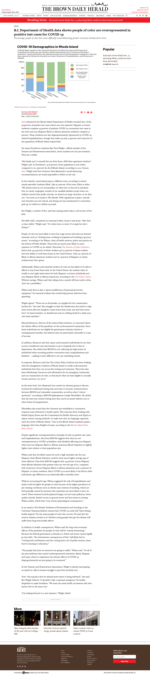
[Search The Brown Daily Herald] (126, 15)
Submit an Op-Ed (142, 10)
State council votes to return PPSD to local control (83, 631)
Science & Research (70, 16)
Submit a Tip (144, 8)
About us (89, 650)
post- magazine (65, 662)
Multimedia (100, 16)
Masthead (90, 662)
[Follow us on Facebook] (20, 666)
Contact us (90, 652)
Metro (39, 16)
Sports (46, 16)
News (62, 650)
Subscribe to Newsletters (139, 12)
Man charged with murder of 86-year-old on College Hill (26, 631)
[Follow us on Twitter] (17, 666)
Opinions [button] (82, 16)
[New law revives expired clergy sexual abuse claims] (57, 618)
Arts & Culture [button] (55, 16)
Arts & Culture (65, 654)
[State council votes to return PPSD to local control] (86, 618)
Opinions (63, 658)
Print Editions (6, 10)
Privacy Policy (91, 660)
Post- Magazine (118, 16)
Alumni (89, 664)
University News (29, 16)
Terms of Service (92, 658)
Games (108, 16)
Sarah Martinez (25, 107)
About (5, 15)
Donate (89, 656)
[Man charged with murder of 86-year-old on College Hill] (27, 618)
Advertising (90, 654)
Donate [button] (16, 15)
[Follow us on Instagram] (22, 666)
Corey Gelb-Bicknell (30, 112)
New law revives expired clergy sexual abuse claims (56, 629)
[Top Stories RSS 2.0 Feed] (25, 666)
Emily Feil (108, 64)
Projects (90, 16)
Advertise (10, 15)
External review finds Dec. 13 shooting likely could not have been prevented (86, 20)
